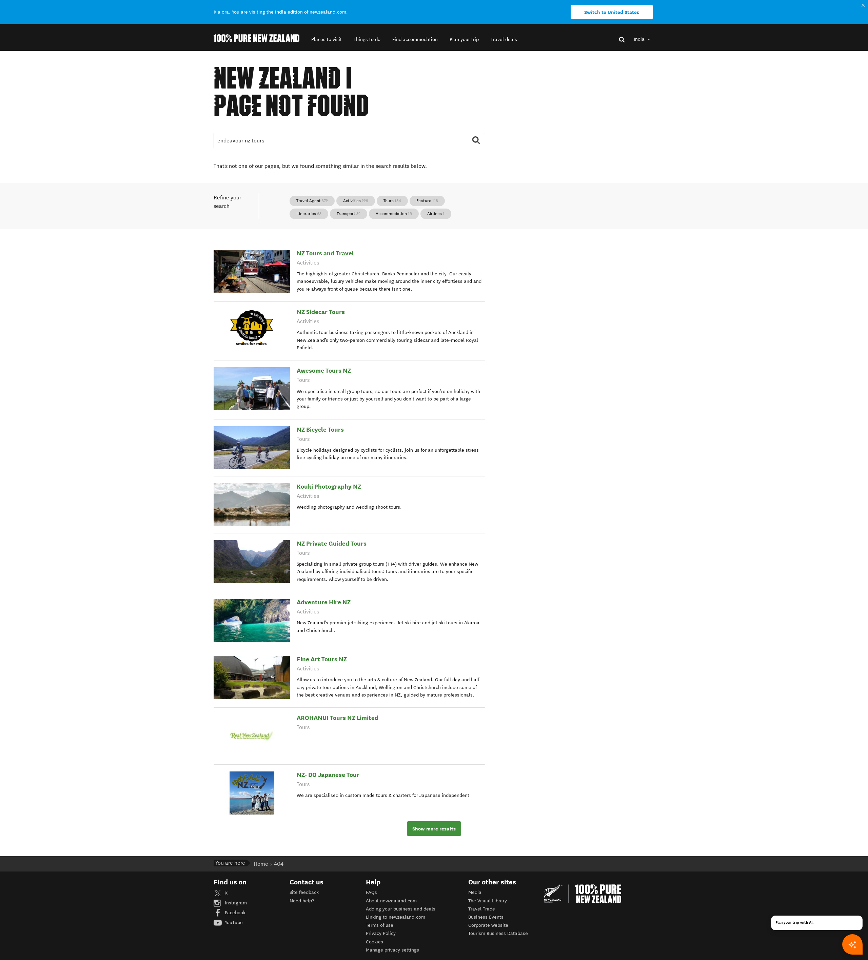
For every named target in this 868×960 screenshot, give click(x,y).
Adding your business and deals (400, 909)
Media (474, 892)
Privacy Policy (381, 933)
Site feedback (304, 892)
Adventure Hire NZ (324, 602)
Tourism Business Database (498, 933)
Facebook (234, 913)
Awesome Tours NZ (324, 370)
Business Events (486, 917)
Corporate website (488, 925)
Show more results (434, 828)
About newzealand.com (391, 901)
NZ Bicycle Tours (320, 429)
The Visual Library (487, 901)
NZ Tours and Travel (325, 253)
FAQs (371, 892)
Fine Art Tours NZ (322, 659)
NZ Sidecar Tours (321, 312)
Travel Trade (481, 909)
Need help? (302, 901)
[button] (326, 39)
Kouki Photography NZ (329, 486)
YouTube (233, 922)
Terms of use (379, 925)
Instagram (235, 903)
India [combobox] (640, 39)
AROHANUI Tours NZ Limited (337, 718)
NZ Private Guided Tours (332, 543)
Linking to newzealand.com (395, 917)
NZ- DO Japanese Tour (328, 775)
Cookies (374, 942)
